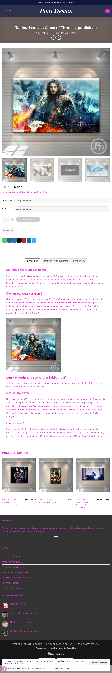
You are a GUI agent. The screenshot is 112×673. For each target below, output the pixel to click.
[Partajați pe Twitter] (14, 240)
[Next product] (53, 37)
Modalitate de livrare (12, 562)
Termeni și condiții (11, 583)
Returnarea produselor (13, 567)
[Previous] (7, 102)
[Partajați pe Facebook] (9, 240)
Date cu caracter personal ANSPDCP (20, 577)
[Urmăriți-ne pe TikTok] (53, 541)
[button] (7, 10)
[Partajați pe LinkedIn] (29, 240)
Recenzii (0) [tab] (79, 261)
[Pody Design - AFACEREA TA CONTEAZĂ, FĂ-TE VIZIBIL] (56, 11)
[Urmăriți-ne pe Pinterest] (62, 541)
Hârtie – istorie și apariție (22, 622)
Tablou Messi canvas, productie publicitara (11, 503)
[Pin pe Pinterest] (24, 240)
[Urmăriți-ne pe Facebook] (45, 541)
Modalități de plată (11, 556)
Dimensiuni (7, 200)
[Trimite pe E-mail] (19, 240)
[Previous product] (59, 37)
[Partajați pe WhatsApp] (4, 240)
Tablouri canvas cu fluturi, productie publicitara (84, 504)
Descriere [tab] (32, 261)
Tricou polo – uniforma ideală (24, 613)
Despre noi (16, 644)
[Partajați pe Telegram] (34, 240)
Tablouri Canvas (59, 33)
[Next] (104, 102)
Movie (73, 33)
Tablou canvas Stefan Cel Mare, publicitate (50, 503)
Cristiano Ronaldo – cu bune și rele (27, 631)
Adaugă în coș (28, 219)
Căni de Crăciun (18, 604)
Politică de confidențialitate (15, 572)
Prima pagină (42, 33)
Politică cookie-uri (66, 669)
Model (4, 209)
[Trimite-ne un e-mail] (58, 541)
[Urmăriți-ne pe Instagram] (49, 541)
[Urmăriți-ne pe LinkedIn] (66, 541)
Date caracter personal (88, 644)
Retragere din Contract (13, 588)
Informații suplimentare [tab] (56, 261)
